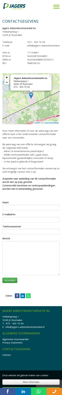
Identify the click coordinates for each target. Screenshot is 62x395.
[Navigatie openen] (56, 7)
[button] (31, 95)
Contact (6, 354)
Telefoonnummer (11, 226)
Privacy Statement (12, 342)
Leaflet (37, 122)
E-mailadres (8, 214)
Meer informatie (31, 382)
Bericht (6, 238)
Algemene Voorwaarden (15, 339)
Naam (5, 202)
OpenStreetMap (51, 122)
